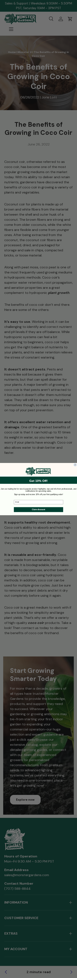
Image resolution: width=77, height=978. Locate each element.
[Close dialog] (75, 465)
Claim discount (38, 509)
